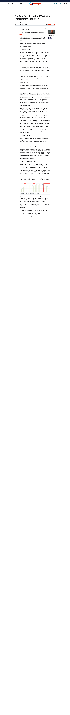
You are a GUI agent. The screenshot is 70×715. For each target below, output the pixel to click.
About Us (13, 3)
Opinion (9, 3)
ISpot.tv (34, 214)
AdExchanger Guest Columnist (22, 22)
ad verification (28, 213)
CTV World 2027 (58, 3)
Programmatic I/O (52, 3)
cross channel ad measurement (25, 214)
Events (18, 3)
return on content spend (41, 214)
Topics (6, 3)
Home (1, 6)
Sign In (67, 3)
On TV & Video (5, 6)
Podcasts (21, 3)
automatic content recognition (38, 213)
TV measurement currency (24, 216)
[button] (3, 3)
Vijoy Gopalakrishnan (34, 216)
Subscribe (63, 3)
